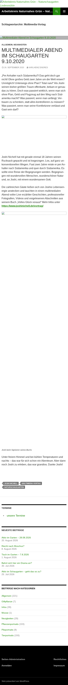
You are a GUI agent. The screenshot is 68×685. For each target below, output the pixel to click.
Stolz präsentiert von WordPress (15, 681)
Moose (5, 613)
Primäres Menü (64, 11)
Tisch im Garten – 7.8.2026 (15, 554)
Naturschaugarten (14, 487)
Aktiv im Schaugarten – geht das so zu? (21, 571)
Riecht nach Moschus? (13, 546)
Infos (4, 607)
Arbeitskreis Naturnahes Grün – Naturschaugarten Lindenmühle (27, 11)
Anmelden (7, 665)
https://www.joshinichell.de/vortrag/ (22, 206)
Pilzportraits (7, 629)
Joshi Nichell (11, 483)
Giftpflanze (7, 601)
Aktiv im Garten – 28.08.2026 (16, 537)
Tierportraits (8, 635)
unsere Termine (16, 515)
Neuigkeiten (20, 45)
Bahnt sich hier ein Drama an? (17, 563)
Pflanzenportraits (10, 624)
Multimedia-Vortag (31, 483)
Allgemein (7, 45)
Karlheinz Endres (38, 67)
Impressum (59, 665)
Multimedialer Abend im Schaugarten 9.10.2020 (32, 55)
